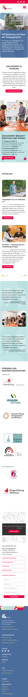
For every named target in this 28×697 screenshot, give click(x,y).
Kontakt (4, 662)
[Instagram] (18, 1)
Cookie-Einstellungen (7, 694)
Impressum (5, 687)
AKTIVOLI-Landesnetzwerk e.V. (10, 640)
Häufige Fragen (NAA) (8, 670)
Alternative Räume (7, 673)
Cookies (4, 691)
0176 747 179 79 (8, 627)
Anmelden (4, 657)
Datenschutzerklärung (11, 528)
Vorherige (6, 275)
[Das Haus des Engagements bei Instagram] (2, 651)
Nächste (22, 275)
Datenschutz (5, 689)
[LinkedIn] (21, 1)
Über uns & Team (6, 637)
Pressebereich (5, 681)
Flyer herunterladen (14, 91)
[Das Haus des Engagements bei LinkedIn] (5, 651)
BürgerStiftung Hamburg (8, 643)
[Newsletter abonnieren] (23, 1)
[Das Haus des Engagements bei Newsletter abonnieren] (8, 651)
